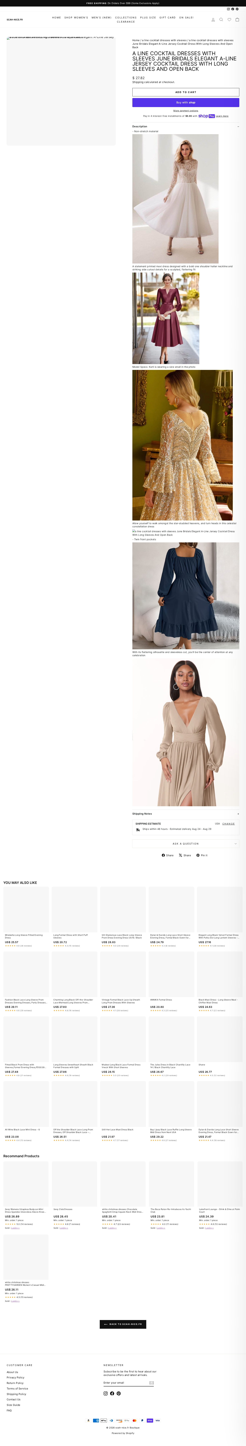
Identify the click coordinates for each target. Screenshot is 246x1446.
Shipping (138, 82)
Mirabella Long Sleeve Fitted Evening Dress (24, 936)
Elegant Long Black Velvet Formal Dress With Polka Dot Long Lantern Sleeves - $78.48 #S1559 (219, 936)
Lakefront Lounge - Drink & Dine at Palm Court (219, 1210)
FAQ (9, 1410)
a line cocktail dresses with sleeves (164, 40)
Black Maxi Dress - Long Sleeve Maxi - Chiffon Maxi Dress (218, 1001)
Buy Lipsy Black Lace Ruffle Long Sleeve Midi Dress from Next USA (171, 1130)
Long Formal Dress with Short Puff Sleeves (70, 936)
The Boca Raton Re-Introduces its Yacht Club (171, 1210)
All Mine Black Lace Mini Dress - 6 (22, 1129)
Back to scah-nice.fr (125, 1324)
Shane (202, 1064)
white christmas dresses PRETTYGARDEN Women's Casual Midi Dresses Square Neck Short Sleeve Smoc (26, 1284)
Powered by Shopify (123, 1433)
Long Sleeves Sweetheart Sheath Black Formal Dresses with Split (73, 1066)
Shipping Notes (142, 813)
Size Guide (13, 1405)
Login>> (15, 1228)
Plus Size (148, 17)
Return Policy (15, 1383)
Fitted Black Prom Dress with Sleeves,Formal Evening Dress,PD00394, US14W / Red (26, 1066)
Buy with (185, 102)
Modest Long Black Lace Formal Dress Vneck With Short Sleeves (121, 1066)
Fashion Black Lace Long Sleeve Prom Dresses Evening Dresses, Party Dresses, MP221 (25, 1001)
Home (56, 17)
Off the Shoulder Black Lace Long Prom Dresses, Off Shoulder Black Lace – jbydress (73, 1131)
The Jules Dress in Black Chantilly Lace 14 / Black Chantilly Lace (170, 1066)
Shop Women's (76, 17)
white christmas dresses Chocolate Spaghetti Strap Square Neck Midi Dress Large (122, 1211)
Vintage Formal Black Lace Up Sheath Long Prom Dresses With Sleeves (121, 1001)
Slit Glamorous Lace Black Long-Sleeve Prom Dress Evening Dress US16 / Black (122, 936)
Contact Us (14, 1399)
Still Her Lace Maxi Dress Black (117, 1129)
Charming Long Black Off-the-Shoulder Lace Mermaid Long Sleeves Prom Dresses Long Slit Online (73, 1001)
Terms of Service (17, 1388)
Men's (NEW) (102, 17)
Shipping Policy (16, 1394)
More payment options (185, 110)
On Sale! (186, 17)
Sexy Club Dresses (63, 1209)
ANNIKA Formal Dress (161, 999)
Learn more (222, 116)
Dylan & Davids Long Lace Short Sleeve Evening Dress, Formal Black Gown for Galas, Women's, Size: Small (170, 936)
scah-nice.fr (15, 19)
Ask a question (186, 843)
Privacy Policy (15, 1377)
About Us (12, 1372)
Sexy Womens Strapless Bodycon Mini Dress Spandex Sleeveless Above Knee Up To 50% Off (24, 1211)
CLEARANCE (126, 21)
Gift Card (167, 17)
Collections (126, 17)
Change (228, 824)
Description (139, 126)
